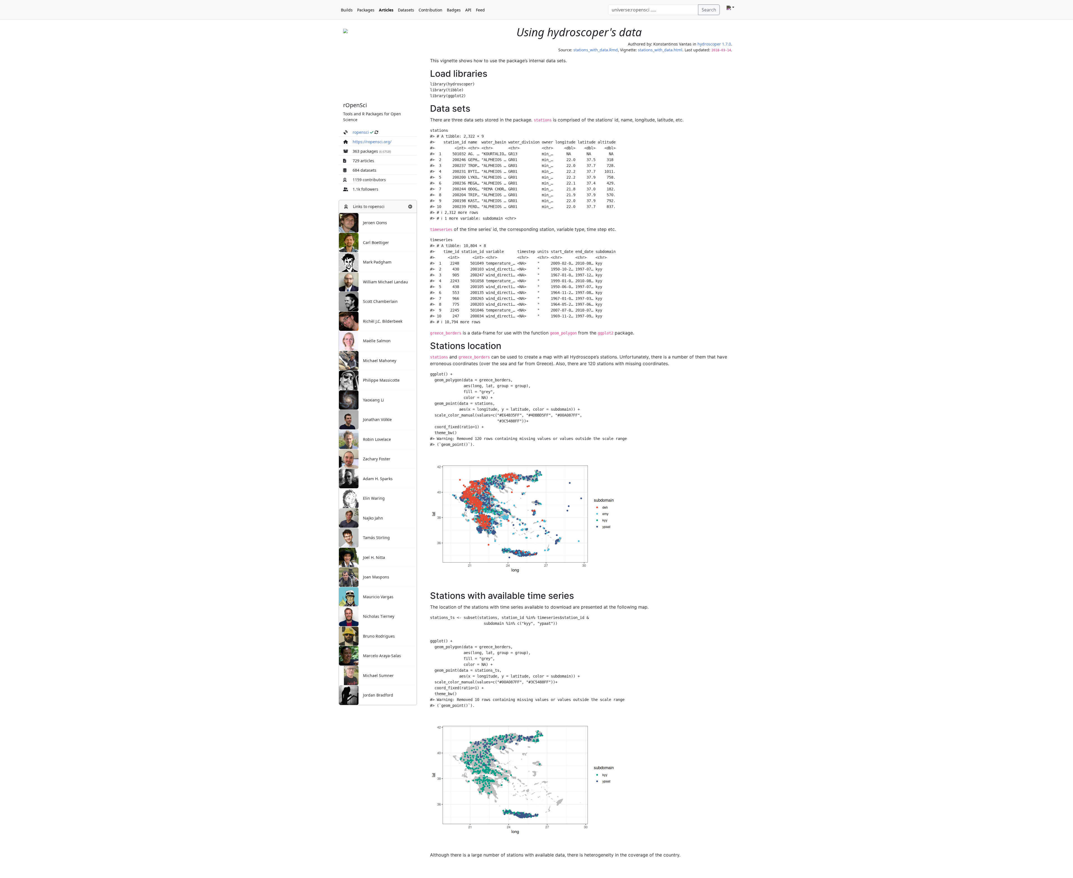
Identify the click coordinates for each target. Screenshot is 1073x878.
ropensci (361, 132)
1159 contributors (369, 179)
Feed (480, 10)
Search (709, 10)
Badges (454, 10)
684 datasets (364, 170)
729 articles (363, 160)
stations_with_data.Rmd (595, 49)
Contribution (430, 10)
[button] (410, 206)
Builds (347, 10)
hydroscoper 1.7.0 (714, 44)
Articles (386, 10)
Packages (365, 10)
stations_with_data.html (660, 49)
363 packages (365, 151)
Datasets (406, 10)
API (468, 10)
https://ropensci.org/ (372, 141)
